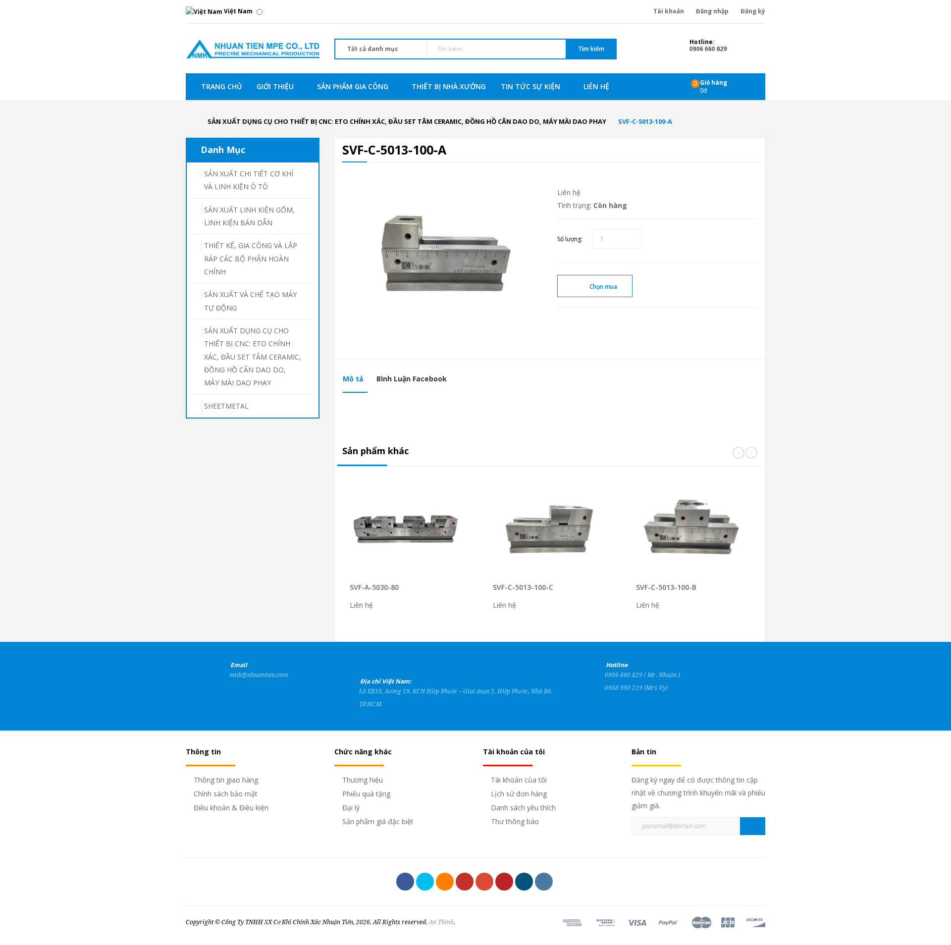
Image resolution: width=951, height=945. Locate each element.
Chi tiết (425, 516)
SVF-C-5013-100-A (645, 121)
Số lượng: (569, 239)
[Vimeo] (524, 882)
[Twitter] (425, 882)
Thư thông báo (515, 821)
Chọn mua (603, 286)
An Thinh (441, 922)
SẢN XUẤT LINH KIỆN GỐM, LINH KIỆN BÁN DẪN (249, 216)
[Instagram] (544, 882)
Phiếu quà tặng (366, 793)
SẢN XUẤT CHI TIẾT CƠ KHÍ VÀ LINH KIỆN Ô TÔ (248, 180)
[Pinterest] (504, 882)
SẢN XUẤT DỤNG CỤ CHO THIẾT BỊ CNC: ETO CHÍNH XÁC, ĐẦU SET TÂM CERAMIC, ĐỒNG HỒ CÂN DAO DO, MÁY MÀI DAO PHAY (407, 121)
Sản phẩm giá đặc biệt (378, 821)
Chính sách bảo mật (226, 793)
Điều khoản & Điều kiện (231, 807)
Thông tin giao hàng (226, 780)
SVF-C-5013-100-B (666, 587)
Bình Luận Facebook (411, 378)
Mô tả (353, 378)
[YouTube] (465, 882)
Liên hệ (569, 192)
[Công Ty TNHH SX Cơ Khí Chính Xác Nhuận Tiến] (252, 47)
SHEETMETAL (226, 406)
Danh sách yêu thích (523, 807)
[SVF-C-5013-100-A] (442, 256)
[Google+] (484, 882)
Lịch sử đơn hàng (519, 793)
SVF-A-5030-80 (374, 587)
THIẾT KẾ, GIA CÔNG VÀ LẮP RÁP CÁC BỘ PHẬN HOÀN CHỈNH (250, 258)
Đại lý (351, 807)
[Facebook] (405, 882)
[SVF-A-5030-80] (422, 533)
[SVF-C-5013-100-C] (565, 533)
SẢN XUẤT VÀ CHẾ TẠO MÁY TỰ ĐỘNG (250, 301)
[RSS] (445, 882)
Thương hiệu (362, 780)
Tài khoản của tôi (519, 780)
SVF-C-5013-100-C (523, 587)
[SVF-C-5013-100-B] (709, 533)
